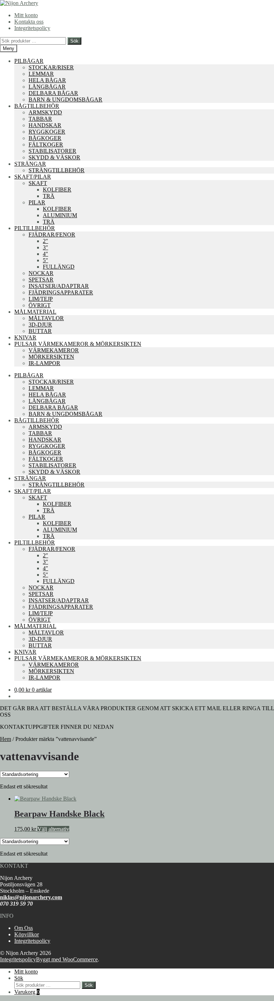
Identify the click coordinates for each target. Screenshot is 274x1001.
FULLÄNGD (59, 267)
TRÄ (49, 196)
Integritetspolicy (32, 28)
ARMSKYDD (45, 112)
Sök (74, 41)
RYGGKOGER (47, 132)
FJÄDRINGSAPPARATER (61, 292)
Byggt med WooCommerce (67, 959)
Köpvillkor (26, 934)
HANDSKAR (45, 125)
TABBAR (40, 119)
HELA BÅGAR (47, 80)
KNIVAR (25, 337)
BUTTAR (40, 331)
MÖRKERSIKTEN (51, 357)
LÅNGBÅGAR (47, 87)
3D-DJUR (40, 325)
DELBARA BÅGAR (53, 93)
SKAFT (38, 183)
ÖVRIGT (40, 305)
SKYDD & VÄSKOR (54, 157)
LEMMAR (41, 74)
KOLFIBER (57, 189)
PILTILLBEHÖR (34, 228)
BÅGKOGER (45, 138)
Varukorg (27, 992)
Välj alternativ (53, 829)
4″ (45, 254)
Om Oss (23, 928)
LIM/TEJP (41, 299)
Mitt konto (26, 15)
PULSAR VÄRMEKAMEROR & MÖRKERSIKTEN (77, 344)
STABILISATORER (52, 151)
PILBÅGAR (29, 61)
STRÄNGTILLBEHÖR (57, 170)
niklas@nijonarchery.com (31, 897)
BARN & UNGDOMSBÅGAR (65, 99)
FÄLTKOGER (46, 144)
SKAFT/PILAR (32, 177)
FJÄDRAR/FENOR (52, 234)
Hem (5, 739)
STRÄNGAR (30, 164)
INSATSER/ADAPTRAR (59, 286)
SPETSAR (41, 280)
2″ (45, 241)
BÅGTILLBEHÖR (36, 106)
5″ (45, 260)
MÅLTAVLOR (46, 318)
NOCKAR (41, 273)
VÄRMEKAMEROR (54, 350)
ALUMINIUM (60, 215)
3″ (45, 247)
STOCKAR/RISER (51, 67)
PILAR (37, 202)
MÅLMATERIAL (35, 312)
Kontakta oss (29, 22)
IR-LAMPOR (44, 363)
